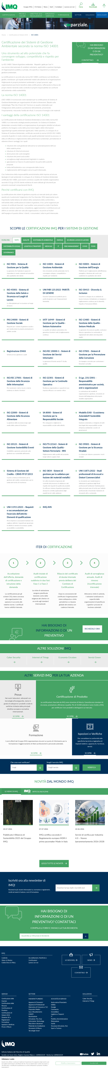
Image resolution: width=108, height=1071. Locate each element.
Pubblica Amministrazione (59, 1019)
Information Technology (36, 1021)
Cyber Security (87, 998)
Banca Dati (102, 15)
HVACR (31, 1014)
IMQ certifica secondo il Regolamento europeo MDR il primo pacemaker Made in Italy (53, 838)
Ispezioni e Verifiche (49, 15)
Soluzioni (90, 15)
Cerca (81, 7)
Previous (2, 814)
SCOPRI (16, 716)
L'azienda (4, 958)
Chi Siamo (37, 7)
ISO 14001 (34, 35)
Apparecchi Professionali (36, 1005)
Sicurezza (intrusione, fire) (59, 1026)
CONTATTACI (88, 60)
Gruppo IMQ (28, 7)
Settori (78, 15)
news (90, 960)
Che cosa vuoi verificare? (20, 762)
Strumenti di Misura (35, 1028)
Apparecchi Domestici (36, 1002)
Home (4, 35)
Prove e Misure (22, 15)
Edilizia (53, 1005)
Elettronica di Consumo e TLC (38, 1007)
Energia (53, 1007)
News (46, 7)
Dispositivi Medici (34, 1009)
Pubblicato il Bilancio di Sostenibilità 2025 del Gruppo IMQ (17, 838)
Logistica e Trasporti (57, 1014)
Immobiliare (55, 1012)
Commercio (55, 1009)
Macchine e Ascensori (36, 1023)
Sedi (51, 7)
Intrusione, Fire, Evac (35, 1019)
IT (51, 1016)
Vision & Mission (7, 960)
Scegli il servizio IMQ (55, 762)
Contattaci (58, 7)
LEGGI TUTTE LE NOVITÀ (52, 863)
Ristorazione (55, 1021)
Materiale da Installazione (37, 1026)
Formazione (63, 15)
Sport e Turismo (56, 1028)
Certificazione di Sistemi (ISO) (18, 35)
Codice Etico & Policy (9, 962)
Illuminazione (33, 1016)
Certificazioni (8, 15)
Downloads (93, 7)
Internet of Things (88, 1001)
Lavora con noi (69, 7)
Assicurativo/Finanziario (59, 1002)
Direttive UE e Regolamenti (36, 15)
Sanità (53, 1023)
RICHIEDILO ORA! (92, 629)
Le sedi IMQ (70, 960)
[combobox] (23, 767)
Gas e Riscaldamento (35, 1012)
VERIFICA (92, 768)
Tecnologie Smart (34, 1031)
